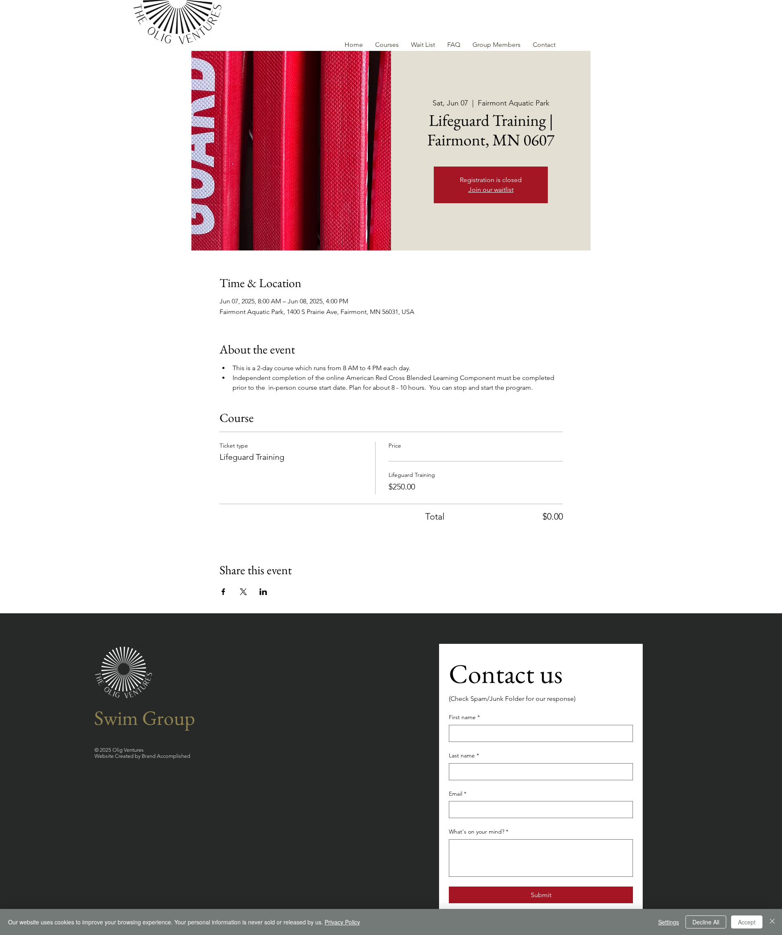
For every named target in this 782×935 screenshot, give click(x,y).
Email (457, 793)
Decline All (705, 922)
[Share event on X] (243, 591)
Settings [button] (668, 922)
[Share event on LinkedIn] (263, 591)
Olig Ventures (127, 750)
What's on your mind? (478, 831)
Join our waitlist (491, 189)
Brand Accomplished (166, 756)
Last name (464, 755)
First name (464, 717)
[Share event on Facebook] (223, 591)
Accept (747, 922)
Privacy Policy (342, 922)
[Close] (772, 921)
